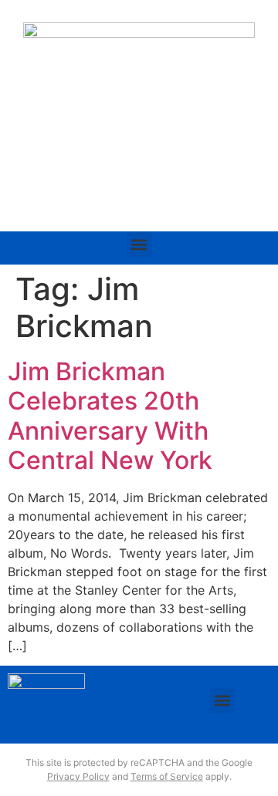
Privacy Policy (78, 776)
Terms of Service (167, 776)
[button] (139, 244)
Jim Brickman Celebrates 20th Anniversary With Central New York (110, 415)
